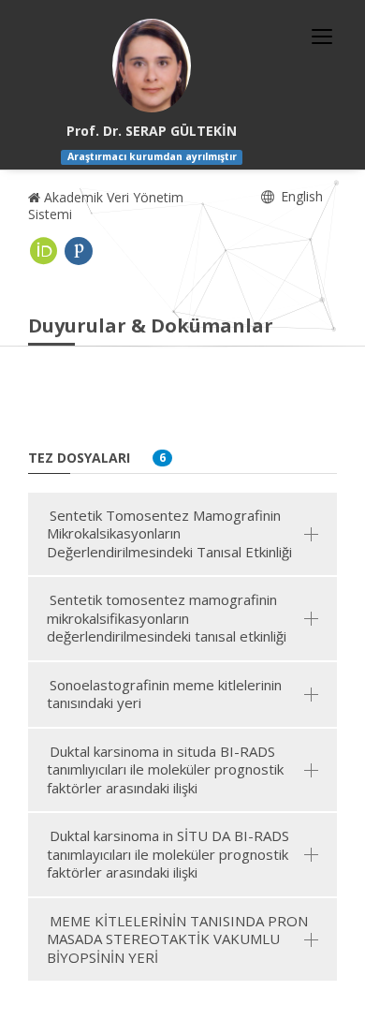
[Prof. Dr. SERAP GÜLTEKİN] (151, 65)
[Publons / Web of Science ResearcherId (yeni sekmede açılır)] (79, 251)
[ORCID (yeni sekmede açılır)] (44, 251)
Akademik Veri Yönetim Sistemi (105, 205)
